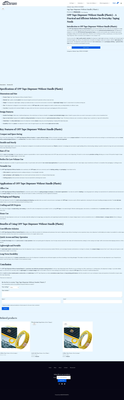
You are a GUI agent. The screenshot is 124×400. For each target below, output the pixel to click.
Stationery (80, 3)
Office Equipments (104, 3)
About (60, 367)
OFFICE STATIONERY (79, 7)
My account (72, 367)
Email (64, 299)
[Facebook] (62, 384)
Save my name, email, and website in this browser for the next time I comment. (21, 305)
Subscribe (62, 380)
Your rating (5, 287)
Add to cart (86, 47)
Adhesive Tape (70, 7)
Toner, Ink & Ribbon (91, 3)
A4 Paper (71, 3)
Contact (66, 367)
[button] (74, 3)
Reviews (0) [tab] (10, 84)
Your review (5, 290)
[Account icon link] (121, 3)
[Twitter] (64, 384)
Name (3, 299)
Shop (55, 367)
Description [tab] (3, 84)
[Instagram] (59, 384)
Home (50, 367)
